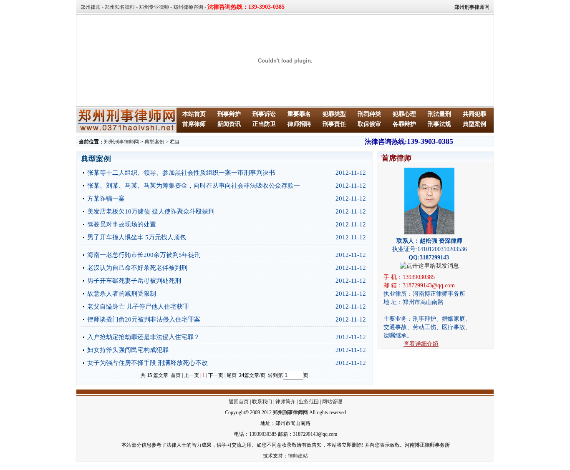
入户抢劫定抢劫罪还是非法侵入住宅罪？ (143, 337)
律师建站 (298, 456)
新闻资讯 (229, 124)
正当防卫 (264, 124)
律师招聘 (299, 124)
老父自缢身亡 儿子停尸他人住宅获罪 (138, 306)
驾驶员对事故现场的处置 (121, 224)
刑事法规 (439, 124)
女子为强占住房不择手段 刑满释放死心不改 (147, 362)
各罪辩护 (404, 124)
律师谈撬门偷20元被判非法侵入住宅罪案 (143, 319)
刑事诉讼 (264, 114)
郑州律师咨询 (188, 7)
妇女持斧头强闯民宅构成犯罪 (128, 350)
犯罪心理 (404, 114)
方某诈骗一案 (106, 198)
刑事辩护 (229, 114)
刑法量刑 (439, 114)
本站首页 (194, 114)
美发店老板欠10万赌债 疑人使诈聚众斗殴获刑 (150, 211)
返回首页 (239, 402)
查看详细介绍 (421, 344)
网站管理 (332, 402)
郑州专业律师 (154, 7)
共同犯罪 (474, 114)
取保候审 (369, 124)
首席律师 (194, 124)
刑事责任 (334, 124)
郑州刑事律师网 (121, 142)
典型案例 (474, 124)
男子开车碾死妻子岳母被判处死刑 (134, 280)
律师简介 (285, 402)
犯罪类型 (334, 114)
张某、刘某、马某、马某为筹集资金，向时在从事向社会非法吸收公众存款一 (193, 185)
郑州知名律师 (120, 7)
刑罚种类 (369, 114)
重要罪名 (299, 114)
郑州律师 (91, 7)
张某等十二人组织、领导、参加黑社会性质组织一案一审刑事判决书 (181, 172)
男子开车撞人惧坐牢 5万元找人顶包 (136, 237)
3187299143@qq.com (429, 285)
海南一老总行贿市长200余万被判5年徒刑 (144, 254)
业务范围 (309, 402)
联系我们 (262, 402)
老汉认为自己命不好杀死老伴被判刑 (137, 267)
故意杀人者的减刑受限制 (121, 293)
